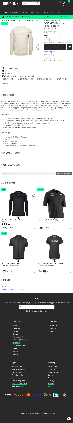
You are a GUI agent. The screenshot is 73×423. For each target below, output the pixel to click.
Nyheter (15, 334)
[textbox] (28, 173)
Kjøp (55, 47)
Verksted (51, 384)
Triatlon (37, 12)
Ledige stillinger (53, 372)
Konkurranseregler (18, 369)
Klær (20, 20)
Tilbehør (31, 12)
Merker (15, 348)
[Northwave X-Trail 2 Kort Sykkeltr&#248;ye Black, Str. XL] (54, 204)
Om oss (50, 375)
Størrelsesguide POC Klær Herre (13, 289)
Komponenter (22, 12)
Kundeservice (16, 372)
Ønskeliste (16, 343)
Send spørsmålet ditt (63, 173)
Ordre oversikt (18, 337)
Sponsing (51, 378)
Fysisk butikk (52, 366)
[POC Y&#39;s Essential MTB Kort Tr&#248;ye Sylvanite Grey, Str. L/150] (54, 247)
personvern (36, 311)
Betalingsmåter (17, 366)
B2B (49, 386)
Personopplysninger (20, 340)
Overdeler (28, 20)
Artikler (15, 354)
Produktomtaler (17, 375)
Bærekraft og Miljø (19, 345)
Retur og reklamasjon (19, 378)
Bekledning (13, 12)
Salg (58, 12)
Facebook (53, 325)
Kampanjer (16, 328)
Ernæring (45, 12)
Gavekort (16, 325)
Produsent (6, 287)
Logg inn (64, 5)
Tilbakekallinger (17, 386)
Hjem (3, 20)
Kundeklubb (17, 351)
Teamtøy (51, 381)
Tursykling (52, 12)
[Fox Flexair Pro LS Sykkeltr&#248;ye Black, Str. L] (18, 204)
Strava (52, 331)
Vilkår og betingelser (19, 384)
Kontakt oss (52, 369)
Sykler (6, 12)
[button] (8, 79)
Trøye (36, 20)
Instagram (53, 328)
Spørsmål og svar (18, 381)
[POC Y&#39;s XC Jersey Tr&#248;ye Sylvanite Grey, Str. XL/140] (18, 247)
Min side (16, 331)
